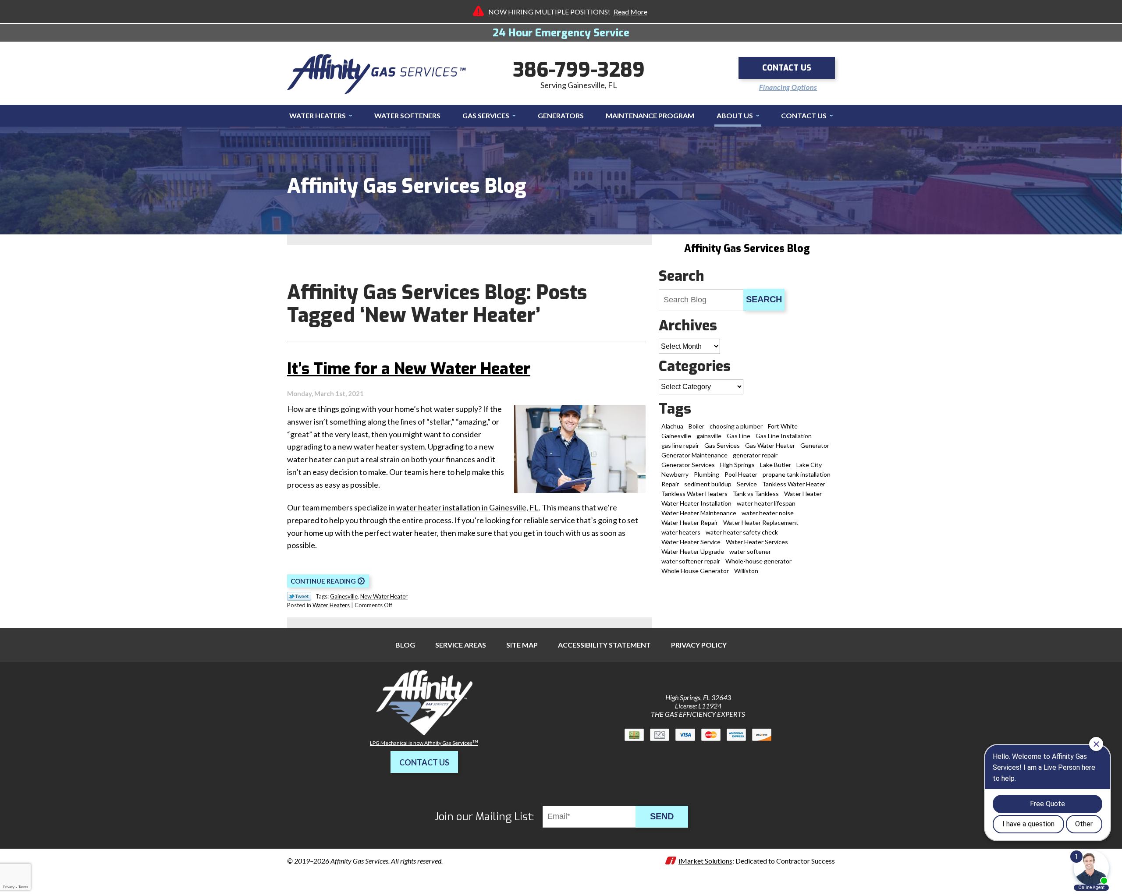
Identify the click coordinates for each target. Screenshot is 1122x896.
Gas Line (738, 435)
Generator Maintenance (694, 455)
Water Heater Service (691, 541)
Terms (23, 887)
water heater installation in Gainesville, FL (467, 507)
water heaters (680, 532)
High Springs (737, 464)
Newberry (675, 474)
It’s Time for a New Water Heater (408, 368)
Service (747, 484)
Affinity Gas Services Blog (747, 248)
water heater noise (768, 513)
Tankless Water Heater (793, 484)
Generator (814, 445)
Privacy (8, 887)
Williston (746, 570)
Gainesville (344, 596)
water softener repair (690, 561)
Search (764, 299)
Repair (670, 484)
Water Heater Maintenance (698, 513)
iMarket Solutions (705, 861)
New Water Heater (384, 596)
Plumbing (706, 474)
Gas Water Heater (770, 445)
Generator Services (688, 464)
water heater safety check (742, 532)
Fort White (783, 426)
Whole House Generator (695, 570)
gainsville (708, 435)
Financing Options (788, 87)
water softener (750, 551)
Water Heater (803, 493)
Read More (630, 11)
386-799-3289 (579, 70)
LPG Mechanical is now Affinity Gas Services (424, 743)
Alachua (672, 426)
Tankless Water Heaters (694, 493)
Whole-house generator (758, 561)
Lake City (809, 464)
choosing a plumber (736, 426)
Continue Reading (323, 581)
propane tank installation (797, 474)
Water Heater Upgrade (692, 551)
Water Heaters (331, 605)
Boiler (696, 426)
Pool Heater (740, 474)
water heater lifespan (766, 503)
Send (662, 816)
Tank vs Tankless (756, 493)
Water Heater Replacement (761, 522)
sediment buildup (707, 484)
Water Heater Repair (689, 522)
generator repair (755, 455)
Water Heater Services (757, 541)
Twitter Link (299, 596)
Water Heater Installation (696, 503)
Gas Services (722, 445)
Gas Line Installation (784, 435)
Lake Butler (775, 464)
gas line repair (680, 445)
